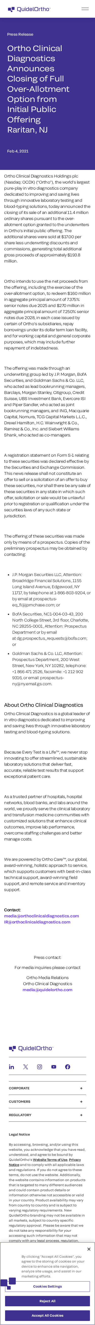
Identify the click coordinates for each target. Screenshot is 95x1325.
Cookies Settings (47, 1286)
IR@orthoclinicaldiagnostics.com (37, 921)
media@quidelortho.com (47, 989)
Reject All (47, 1301)
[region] (47, 1283)
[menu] (78, 9)
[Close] (88, 1249)
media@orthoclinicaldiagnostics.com (41, 915)
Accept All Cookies (47, 1315)
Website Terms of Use (50, 1160)
